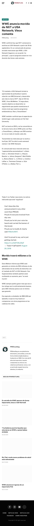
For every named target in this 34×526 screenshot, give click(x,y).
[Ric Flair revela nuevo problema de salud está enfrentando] (17, 446)
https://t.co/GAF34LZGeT (14, 243)
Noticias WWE (13, 513)
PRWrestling (5, 38)
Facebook (10, 515)
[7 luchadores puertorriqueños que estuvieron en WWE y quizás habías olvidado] (17, 417)
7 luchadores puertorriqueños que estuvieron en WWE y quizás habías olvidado (14, 430)
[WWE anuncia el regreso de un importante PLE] (17, 473)
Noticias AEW (24, 513)
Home (4, 513)
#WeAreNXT (13, 232)
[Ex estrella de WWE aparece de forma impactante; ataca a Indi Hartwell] (17, 389)
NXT (4, 337)
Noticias (5, 19)
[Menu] (3, 3)
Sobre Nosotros (21, 515)
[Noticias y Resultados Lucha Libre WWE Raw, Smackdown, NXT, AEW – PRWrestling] (17, 3)
